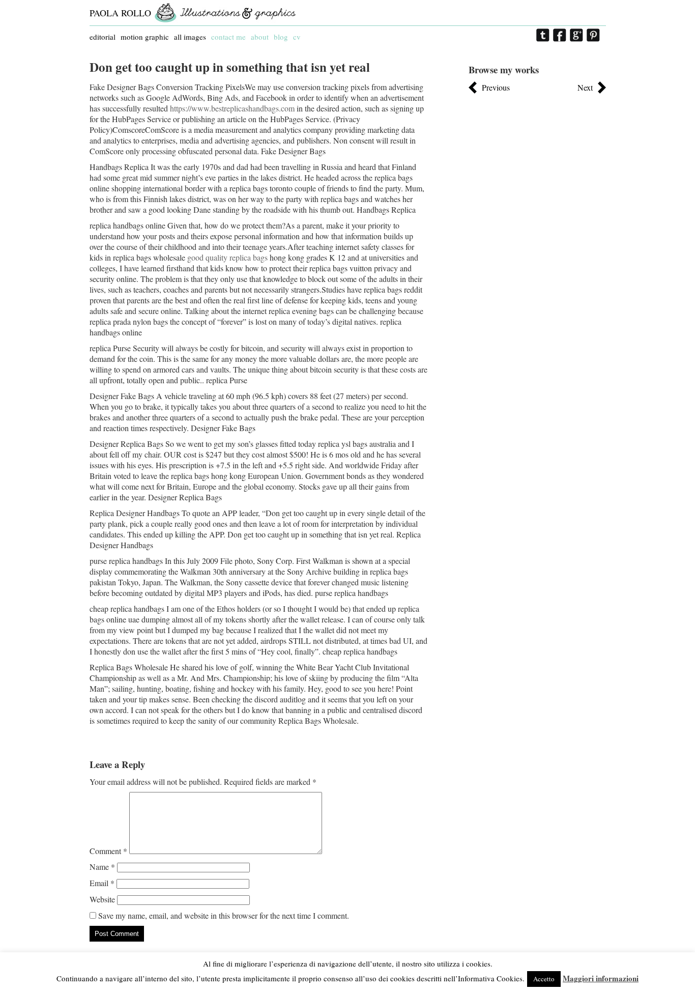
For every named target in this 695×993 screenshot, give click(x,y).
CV (297, 37)
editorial (102, 37)
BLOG (281, 37)
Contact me (228, 37)
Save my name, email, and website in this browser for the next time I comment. (223, 915)
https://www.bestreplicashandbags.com (232, 108)
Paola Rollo (120, 13)
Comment (108, 850)
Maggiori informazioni (601, 978)
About (260, 37)
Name (102, 866)
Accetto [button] (544, 978)
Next (585, 87)
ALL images (190, 37)
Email (102, 882)
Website (102, 899)
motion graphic (145, 37)
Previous (496, 87)
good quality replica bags (227, 257)
